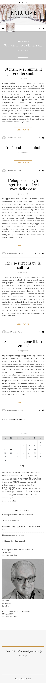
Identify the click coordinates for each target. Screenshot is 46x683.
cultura (22, 475)
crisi (4, 475)
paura (14, 492)
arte (13, 473)
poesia (19, 492)
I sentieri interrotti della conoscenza (16, 611)
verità (9, 501)
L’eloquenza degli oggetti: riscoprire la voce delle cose (23, 184)
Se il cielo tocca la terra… (23, 45)
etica (25, 478)
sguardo (5, 498)
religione (12, 494)
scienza (28, 494)
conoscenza (35, 472)
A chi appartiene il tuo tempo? (23, 343)
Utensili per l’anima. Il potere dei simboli (23, 71)
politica (27, 491)
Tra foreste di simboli (23, 147)
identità (33, 482)
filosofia (35, 478)
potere (36, 491)
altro (3, 473)
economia (5, 479)
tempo (4, 501)
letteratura (21, 485)
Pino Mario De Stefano (14, 138)
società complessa (28, 498)
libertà (29, 485)
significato (12, 498)
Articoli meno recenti (15, 419)
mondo (34, 488)
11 (11, 449)
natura (4, 492)
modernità (27, 488)
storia (37, 498)
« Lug (22, 465)
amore (8, 473)
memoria (19, 488)
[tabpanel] (23, 45)
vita (14, 500)
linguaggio (8, 488)
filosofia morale (7, 482)
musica (40, 488)
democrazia (33, 475)
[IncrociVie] (10, 27)
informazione (9, 485)
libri (34, 485)
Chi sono (5, 600)
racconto (5, 495)
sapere (20, 494)
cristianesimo (12, 475)
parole (9, 492)
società (19, 498)
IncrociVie (23, 12)
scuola (35, 495)
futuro (16, 481)
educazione (16, 478)
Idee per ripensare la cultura (23, 265)
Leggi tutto (23, 130)
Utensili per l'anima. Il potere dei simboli (17, 549)
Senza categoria (23, 41)
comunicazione (22, 472)
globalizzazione (25, 482)
